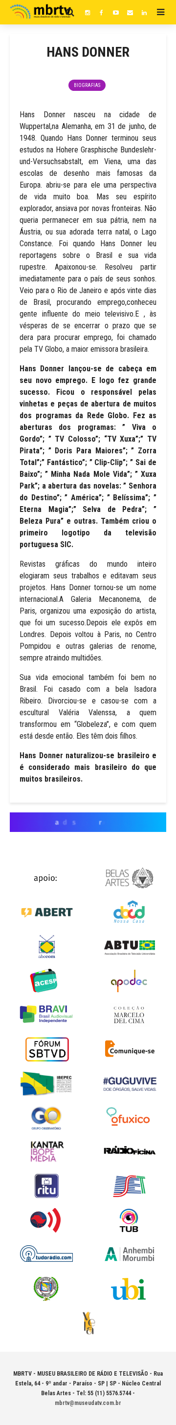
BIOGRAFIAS (87, 85)
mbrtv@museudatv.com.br (88, 1403)
